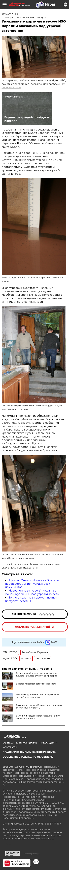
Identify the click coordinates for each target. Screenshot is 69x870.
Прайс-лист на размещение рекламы (29, 752)
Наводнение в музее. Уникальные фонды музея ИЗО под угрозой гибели (32, 592)
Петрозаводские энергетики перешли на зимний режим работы (37, 695)
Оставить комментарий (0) (34, 626)
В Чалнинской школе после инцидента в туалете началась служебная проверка (37, 674)
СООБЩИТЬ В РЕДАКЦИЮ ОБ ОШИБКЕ (28, 756)
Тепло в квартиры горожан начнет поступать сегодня (31, 599)
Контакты (10, 747)
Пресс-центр (48, 742)
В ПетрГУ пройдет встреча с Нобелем (36, 683)
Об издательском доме (20, 742)
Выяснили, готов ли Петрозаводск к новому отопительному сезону (39, 706)
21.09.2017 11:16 (10, 13)
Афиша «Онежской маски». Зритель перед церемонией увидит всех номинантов (32, 584)
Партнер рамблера (32, 854)
